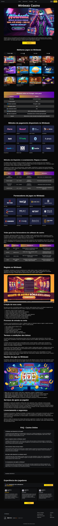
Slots (47, 53)
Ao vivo (22, 53)
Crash (35, 53)
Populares (9, 53)
